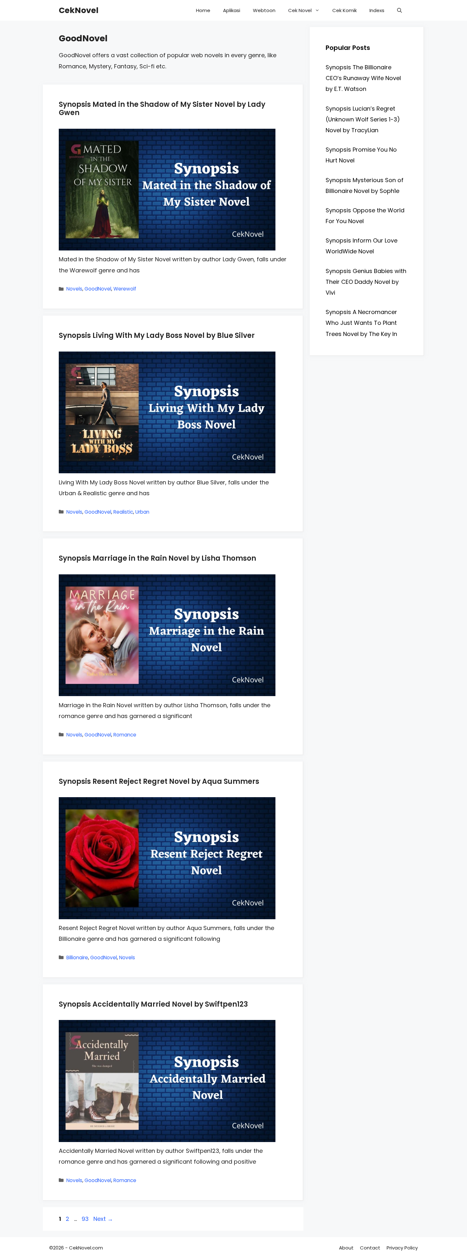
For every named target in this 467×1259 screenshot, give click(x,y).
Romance (124, 734)
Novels (74, 288)
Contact (370, 1247)
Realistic (123, 512)
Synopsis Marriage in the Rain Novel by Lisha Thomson (157, 558)
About (346, 1247)
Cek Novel (300, 10)
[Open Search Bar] (399, 10)
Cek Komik (344, 10)
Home (203, 10)
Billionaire (77, 957)
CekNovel (78, 10)
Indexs (376, 10)
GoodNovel (98, 288)
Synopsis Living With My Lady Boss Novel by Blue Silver (157, 335)
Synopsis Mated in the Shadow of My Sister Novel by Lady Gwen (162, 108)
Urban (142, 512)
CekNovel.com (86, 1247)
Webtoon (264, 10)
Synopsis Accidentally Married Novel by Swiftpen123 (153, 1004)
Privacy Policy (402, 1247)
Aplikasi (231, 10)
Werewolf (124, 288)
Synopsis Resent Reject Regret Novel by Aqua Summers (159, 781)
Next (103, 1219)
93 (85, 1219)
